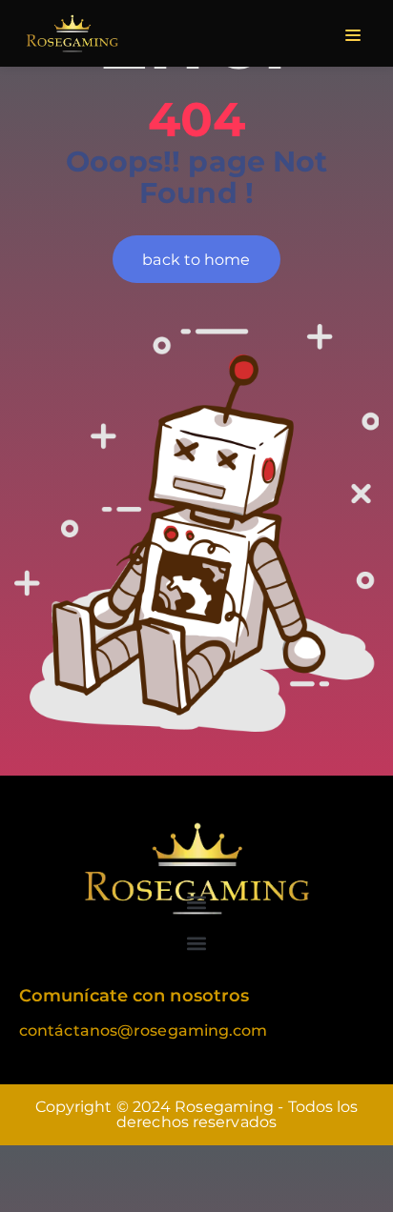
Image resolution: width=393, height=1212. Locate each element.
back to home (196, 260)
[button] (197, 902)
